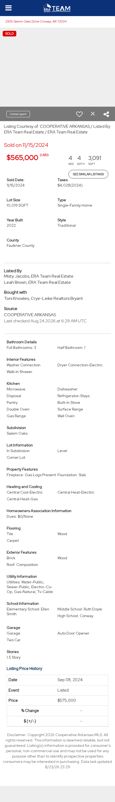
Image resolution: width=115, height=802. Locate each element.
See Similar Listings (88, 174)
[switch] (79, 114)
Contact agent (18, 114)
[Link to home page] (57, 8)
